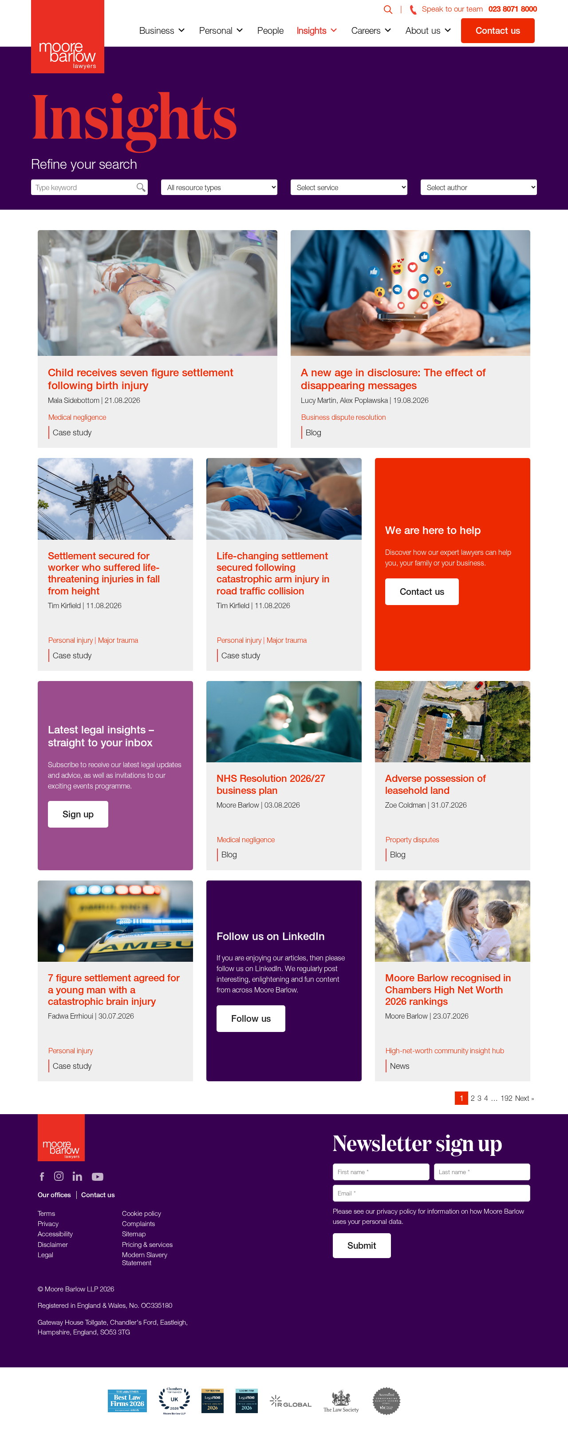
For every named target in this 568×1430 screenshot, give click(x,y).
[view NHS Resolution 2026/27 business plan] (284, 721)
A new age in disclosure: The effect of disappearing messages (393, 378)
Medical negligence (77, 417)
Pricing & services (147, 1244)
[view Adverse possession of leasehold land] (452, 721)
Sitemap (134, 1234)
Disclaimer (53, 1244)
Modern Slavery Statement (144, 1259)
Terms (46, 1213)
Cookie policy (141, 1213)
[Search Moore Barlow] (388, 9)
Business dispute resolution (343, 417)
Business (156, 30)
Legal (45, 1255)
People (270, 30)
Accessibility (55, 1234)
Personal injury (70, 640)
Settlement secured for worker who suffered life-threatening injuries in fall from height (104, 573)
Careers (366, 30)
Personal (216, 30)
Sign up (78, 814)
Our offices (54, 1195)
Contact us (498, 30)
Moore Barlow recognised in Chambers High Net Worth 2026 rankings (448, 989)
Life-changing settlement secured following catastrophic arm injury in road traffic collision (273, 573)
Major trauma (118, 640)
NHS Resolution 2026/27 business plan (271, 784)
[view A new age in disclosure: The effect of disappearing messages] (410, 292)
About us (423, 30)
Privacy (48, 1223)
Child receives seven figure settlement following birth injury (140, 378)
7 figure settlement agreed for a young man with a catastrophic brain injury (114, 989)
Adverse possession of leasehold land (435, 784)
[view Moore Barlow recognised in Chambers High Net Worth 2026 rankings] (452, 920)
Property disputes (412, 840)
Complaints (138, 1223)
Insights (312, 30)
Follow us (251, 1018)
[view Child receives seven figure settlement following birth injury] (157, 292)
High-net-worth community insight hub (445, 1051)
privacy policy (396, 1211)
